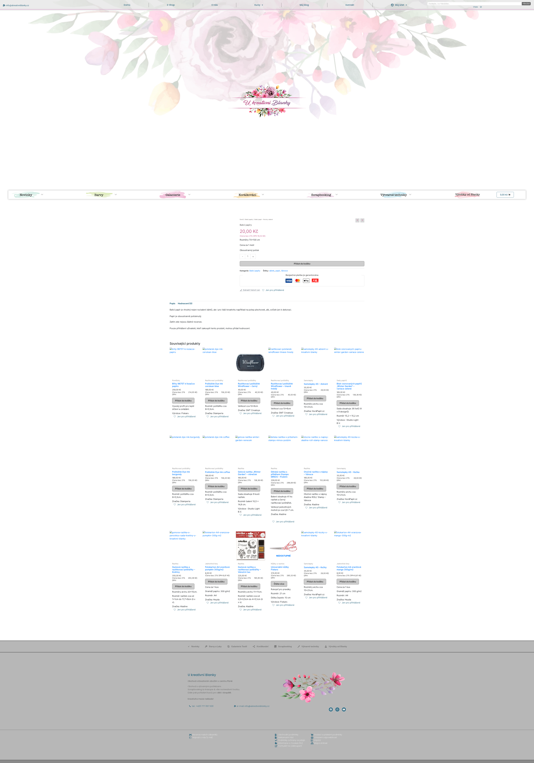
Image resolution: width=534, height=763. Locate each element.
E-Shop (171, 4)
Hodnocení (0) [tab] (185, 303)
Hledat (526, 3)
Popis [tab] (172, 303)
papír (277, 271)
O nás (214, 4)
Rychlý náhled (185, 375)
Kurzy (257, 4)
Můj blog (304, 4)
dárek (271, 271)
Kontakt (350, 4)
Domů (127, 4)
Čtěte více (279, 584)
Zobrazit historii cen (251, 290)
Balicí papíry (249, 219)
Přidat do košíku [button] (183, 400)
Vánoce (284, 271)
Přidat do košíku (302, 263)
